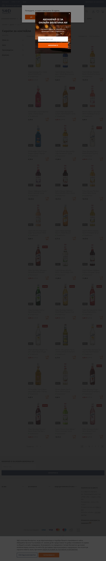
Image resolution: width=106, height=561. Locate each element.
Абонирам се (53, 45)
